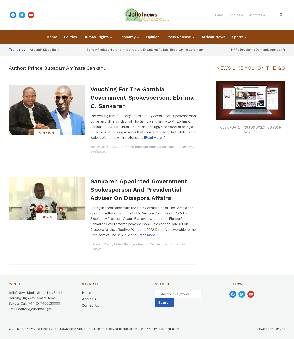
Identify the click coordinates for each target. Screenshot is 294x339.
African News (213, 37)
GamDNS (279, 328)
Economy (127, 37)
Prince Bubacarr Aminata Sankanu (150, 146)
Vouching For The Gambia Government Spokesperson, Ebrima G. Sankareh (142, 97)
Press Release (178, 37)
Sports (237, 37)
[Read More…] (154, 138)
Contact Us (257, 15)
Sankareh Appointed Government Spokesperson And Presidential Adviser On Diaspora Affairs (138, 189)
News (47, 217)
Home (219, 15)
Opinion (153, 37)
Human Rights (96, 37)
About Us (236, 15)
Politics (70, 37)
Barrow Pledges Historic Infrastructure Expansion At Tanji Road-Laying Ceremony (139, 49)
